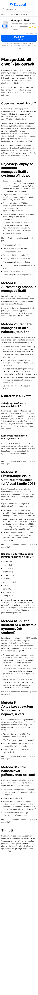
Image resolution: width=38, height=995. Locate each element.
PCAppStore (23, 43)
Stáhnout (19, 38)
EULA (27, 46)
